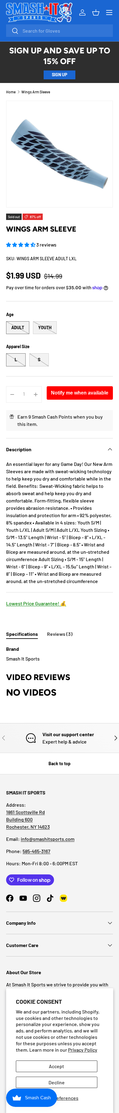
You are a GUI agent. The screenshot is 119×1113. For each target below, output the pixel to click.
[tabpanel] (59, 653)
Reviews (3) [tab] (60, 634)
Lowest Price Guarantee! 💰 (36, 603)
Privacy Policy (82, 1050)
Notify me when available (79, 392)
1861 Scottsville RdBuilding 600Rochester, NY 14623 (28, 819)
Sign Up (59, 74)
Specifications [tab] (22, 634)
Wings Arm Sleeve (35, 92)
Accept (56, 1066)
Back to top (59, 763)
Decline (57, 1082)
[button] (21, 244)
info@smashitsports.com (47, 839)
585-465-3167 (36, 851)
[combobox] (59, 30)
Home (11, 92)
